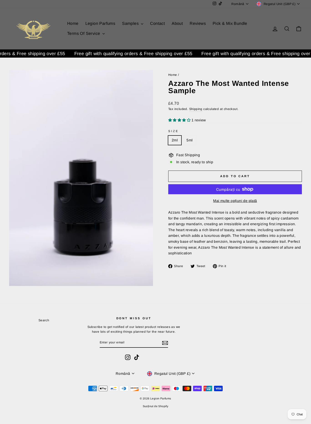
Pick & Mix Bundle (230, 23)
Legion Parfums (100, 23)
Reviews (198, 23)
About (177, 23)
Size (173, 131)
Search (43, 320)
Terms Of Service (84, 33)
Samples (131, 23)
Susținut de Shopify (155, 406)
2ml (175, 140)
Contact (157, 23)
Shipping (195, 109)
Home (73, 23)
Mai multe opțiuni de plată (235, 201)
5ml (189, 140)
